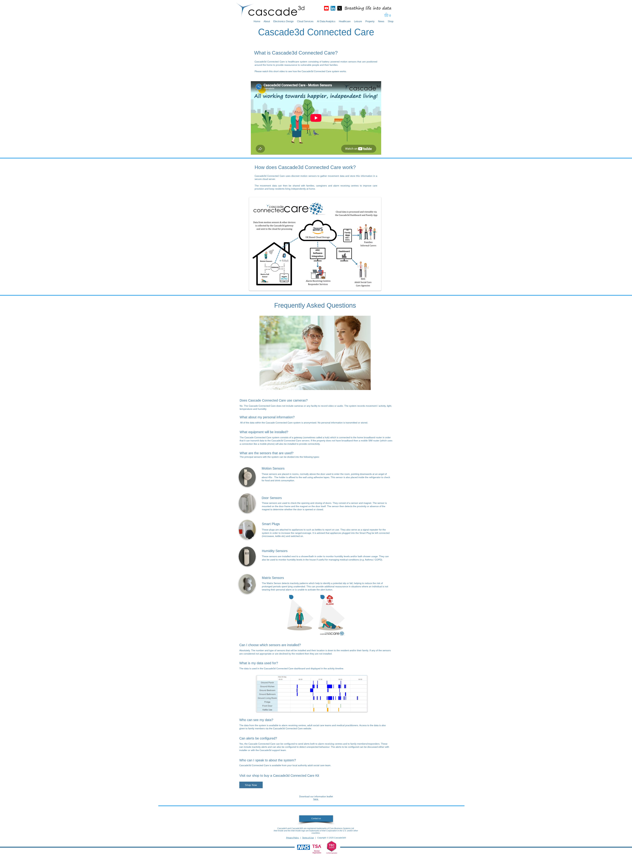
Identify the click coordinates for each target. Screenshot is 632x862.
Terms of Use (308, 838)
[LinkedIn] (333, 8)
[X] (339, 8)
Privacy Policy (292, 838)
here (316, 799)
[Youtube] (326, 8)
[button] (388, 15)
